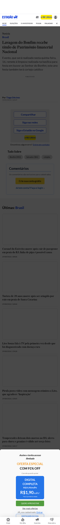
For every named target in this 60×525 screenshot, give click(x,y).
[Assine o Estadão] (46, 17)
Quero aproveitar (30, 503)
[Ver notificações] (55, 17)
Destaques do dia (30, 516)
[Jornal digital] (37, 17)
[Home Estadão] (10, 17)
